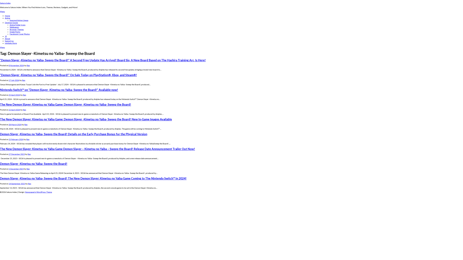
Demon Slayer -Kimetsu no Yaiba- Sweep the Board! (33, 163)
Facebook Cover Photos (20, 34)
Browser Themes (17, 29)
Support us (9, 41)
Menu (2, 11)
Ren (28, 65)
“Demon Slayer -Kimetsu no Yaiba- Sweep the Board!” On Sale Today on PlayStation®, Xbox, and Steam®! (68, 75)
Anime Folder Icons (17, 25)
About (7, 38)
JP (6, 36)
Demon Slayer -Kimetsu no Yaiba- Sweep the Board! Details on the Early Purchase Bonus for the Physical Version (73, 134)
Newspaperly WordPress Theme (38, 192)
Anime (7, 18)
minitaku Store (11, 43)
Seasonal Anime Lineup (19, 20)
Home (7, 16)
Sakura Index (5, 3)
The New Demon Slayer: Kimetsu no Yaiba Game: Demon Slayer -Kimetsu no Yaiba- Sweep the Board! (65, 104)
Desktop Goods (11, 22)
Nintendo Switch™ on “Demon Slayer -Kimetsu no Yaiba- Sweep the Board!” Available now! (59, 89)
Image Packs (15, 32)
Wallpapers (14, 27)
